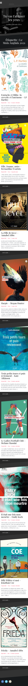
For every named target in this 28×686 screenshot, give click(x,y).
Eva (9, 102)
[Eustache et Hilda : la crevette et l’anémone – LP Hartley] (14, 71)
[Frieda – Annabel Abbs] (14, 627)
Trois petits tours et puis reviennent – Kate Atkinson (13, 376)
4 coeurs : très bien (15, 102)
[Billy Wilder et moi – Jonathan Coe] (14, 558)
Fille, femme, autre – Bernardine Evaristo (11, 167)
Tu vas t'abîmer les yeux (14, 18)
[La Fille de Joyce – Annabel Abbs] (14, 211)
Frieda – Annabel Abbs (12, 650)
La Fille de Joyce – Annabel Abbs (9, 234)
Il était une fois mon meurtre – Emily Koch (12, 515)
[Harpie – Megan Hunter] (14, 279)
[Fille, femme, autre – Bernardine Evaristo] (14, 143)
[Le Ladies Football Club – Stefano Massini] (14, 419)
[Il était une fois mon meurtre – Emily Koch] (14, 489)
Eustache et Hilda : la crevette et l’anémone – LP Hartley (14, 97)
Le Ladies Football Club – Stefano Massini (13, 442)
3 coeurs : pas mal (15, 381)
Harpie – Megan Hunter (12, 303)
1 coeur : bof (14, 238)
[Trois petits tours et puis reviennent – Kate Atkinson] (14, 348)
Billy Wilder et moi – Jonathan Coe (11, 581)
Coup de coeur (14, 172)
